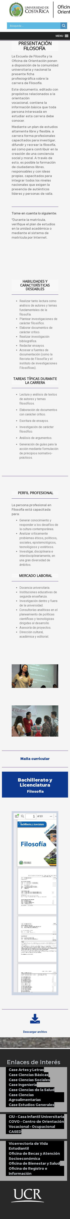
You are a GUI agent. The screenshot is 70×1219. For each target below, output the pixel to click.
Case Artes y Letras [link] (26, 1069)
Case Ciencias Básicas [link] (28, 1075)
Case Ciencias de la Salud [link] (31, 1090)
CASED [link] (15, 1131)
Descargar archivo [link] (35, 1032)
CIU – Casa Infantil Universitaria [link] (36, 1116)
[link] (63, 25)
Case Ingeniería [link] (23, 1084)
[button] (59, 36)
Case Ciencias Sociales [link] (29, 1080)
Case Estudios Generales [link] (31, 1105)
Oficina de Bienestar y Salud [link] (34, 1163)
